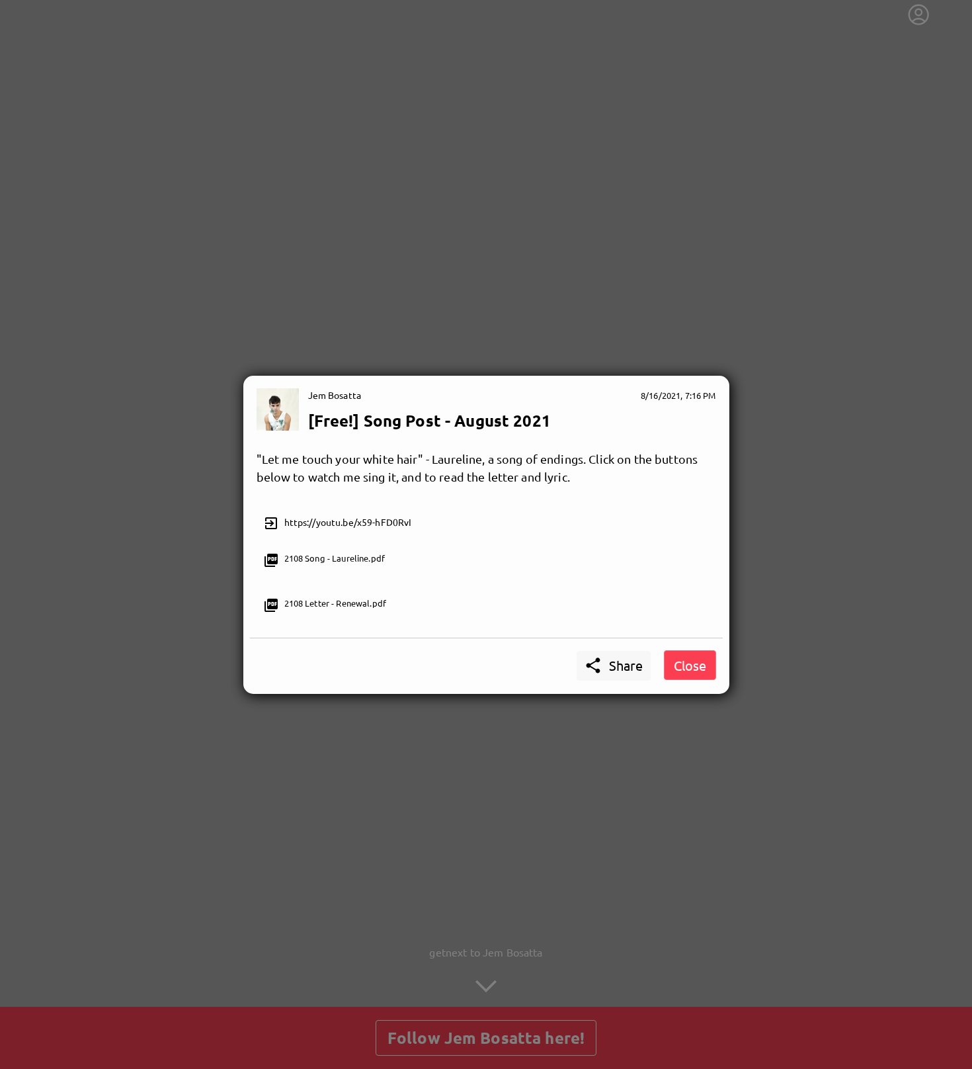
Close (690, 665)
